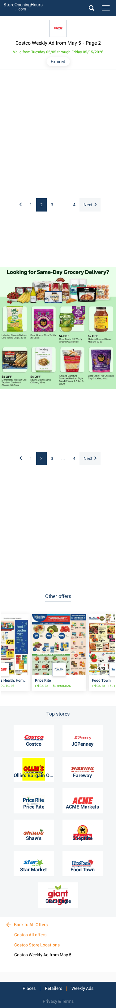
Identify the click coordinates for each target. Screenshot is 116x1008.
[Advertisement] (58, 134)
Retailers (53, 988)
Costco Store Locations (37, 944)
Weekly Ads (82, 988)
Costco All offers (30, 934)
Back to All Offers (30, 924)
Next (88, 204)
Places (29, 988)
